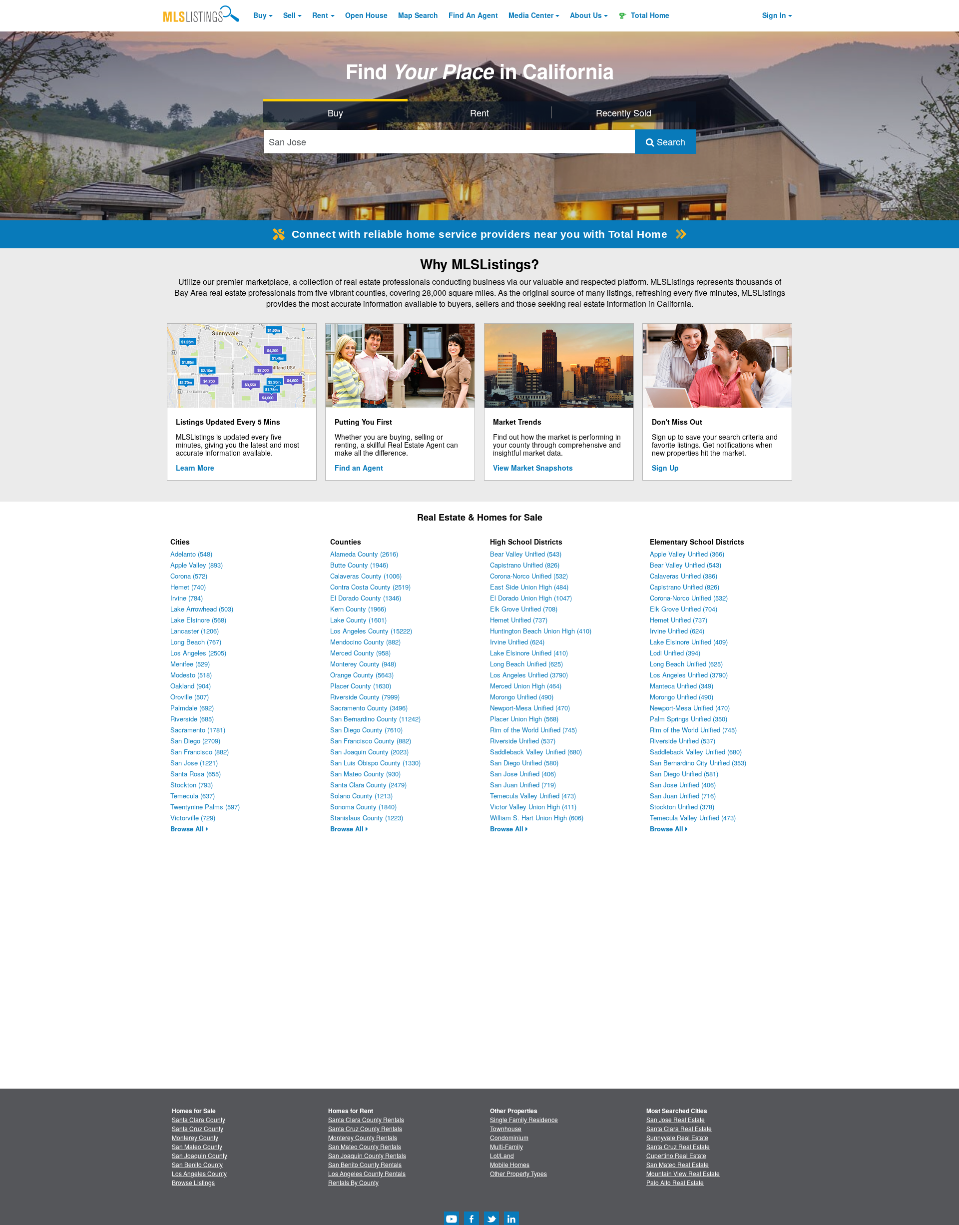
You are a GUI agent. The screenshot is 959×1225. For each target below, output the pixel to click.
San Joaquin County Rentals (367, 1155)
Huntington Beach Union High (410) (540, 630)
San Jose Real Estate (675, 1119)
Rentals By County (353, 1182)
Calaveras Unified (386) (683, 576)
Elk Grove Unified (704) (683, 608)
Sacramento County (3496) (369, 707)
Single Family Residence (524, 1119)
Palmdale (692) (192, 707)
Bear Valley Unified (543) (525, 554)
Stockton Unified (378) (682, 806)
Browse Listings (193, 1182)
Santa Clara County (198, 1119)
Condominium (509, 1137)
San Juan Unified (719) (523, 784)
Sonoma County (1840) (363, 806)
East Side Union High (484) (529, 587)
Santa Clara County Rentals (366, 1119)
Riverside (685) (192, 718)
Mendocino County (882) (365, 641)
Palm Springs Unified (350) (688, 718)
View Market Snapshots (533, 468)
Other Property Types (518, 1173)
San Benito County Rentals (365, 1164)
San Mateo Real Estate (677, 1164)
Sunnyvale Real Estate (677, 1137)
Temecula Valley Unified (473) (533, 795)
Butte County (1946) (359, 565)
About (586, 15)
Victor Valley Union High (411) (533, 806)
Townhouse (505, 1128)
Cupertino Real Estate (676, 1155)
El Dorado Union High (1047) (531, 598)
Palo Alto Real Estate (675, 1182)
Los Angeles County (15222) (371, 630)
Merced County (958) (360, 652)
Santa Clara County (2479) (368, 784)
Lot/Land (502, 1155)
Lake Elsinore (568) (198, 619)
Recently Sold (623, 112)
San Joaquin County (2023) (369, 751)
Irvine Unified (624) (517, 641)
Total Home (649, 15)
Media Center (530, 15)
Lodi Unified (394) (675, 652)
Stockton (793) (191, 784)
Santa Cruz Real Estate (678, 1146)
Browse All (188, 828)
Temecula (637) (192, 795)
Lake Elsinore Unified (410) (529, 652)
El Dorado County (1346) (365, 598)
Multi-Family (506, 1146)
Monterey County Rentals (362, 1137)
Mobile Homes (509, 1164)
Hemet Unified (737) (518, 619)
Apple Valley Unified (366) (687, 554)
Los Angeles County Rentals (367, 1173)
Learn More (195, 468)
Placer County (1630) (360, 685)
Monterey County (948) (363, 663)
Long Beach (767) (195, 641)
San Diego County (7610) (366, 729)
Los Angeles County (199, 1173)
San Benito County (197, 1164)
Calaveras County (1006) (366, 576)
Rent (320, 15)
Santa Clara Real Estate (679, 1128)
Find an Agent (359, 468)
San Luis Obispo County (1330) (375, 762)
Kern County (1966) (358, 608)
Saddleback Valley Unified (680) (536, 751)
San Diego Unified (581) (684, 773)
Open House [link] (366, 15)
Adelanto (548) (191, 554)
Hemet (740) (188, 587)
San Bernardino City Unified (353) (698, 762)
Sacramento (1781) (197, 729)
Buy (260, 15)
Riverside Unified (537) (522, 740)
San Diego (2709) (195, 740)
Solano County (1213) (361, 795)
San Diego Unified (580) (524, 762)
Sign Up (665, 468)
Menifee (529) (190, 663)
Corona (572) (188, 576)
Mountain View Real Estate (683, 1173)
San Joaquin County (199, 1155)
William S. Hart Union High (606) (536, 817)
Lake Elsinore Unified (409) (689, 641)
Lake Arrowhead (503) (201, 608)
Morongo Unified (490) (521, 696)
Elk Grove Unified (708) (523, 608)
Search (669, 141)
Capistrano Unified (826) (524, 565)
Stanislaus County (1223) (366, 817)
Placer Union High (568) (524, 718)
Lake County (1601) (358, 619)
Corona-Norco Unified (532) (529, 576)
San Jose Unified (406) (523, 773)
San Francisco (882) (199, 751)
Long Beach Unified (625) (526, 663)
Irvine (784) (186, 598)
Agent (473, 15)
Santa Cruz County (197, 1128)
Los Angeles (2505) (198, 652)
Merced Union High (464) (525, 685)
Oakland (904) (190, 685)
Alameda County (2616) (364, 554)
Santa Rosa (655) (195, 773)
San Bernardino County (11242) (375, 718)
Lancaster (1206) (194, 630)
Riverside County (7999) (365, 696)
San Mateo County (197, 1146)
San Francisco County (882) (370, 740)
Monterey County (195, 1137)
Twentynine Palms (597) (205, 806)
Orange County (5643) (362, 674)
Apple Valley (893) (196, 565)
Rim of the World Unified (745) (533, 729)
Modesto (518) (191, 674)
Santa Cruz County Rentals (365, 1128)
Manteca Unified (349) (681, 685)
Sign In (774, 15)
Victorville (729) (192, 817)
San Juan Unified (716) (683, 795)
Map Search (418, 15)
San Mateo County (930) (365, 773)
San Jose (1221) (194, 762)
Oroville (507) (189, 696)
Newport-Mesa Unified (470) (530, 707)
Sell (289, 15)
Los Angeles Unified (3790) (529, 674)
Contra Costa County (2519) (370, 587)
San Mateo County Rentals (364, 1146)
